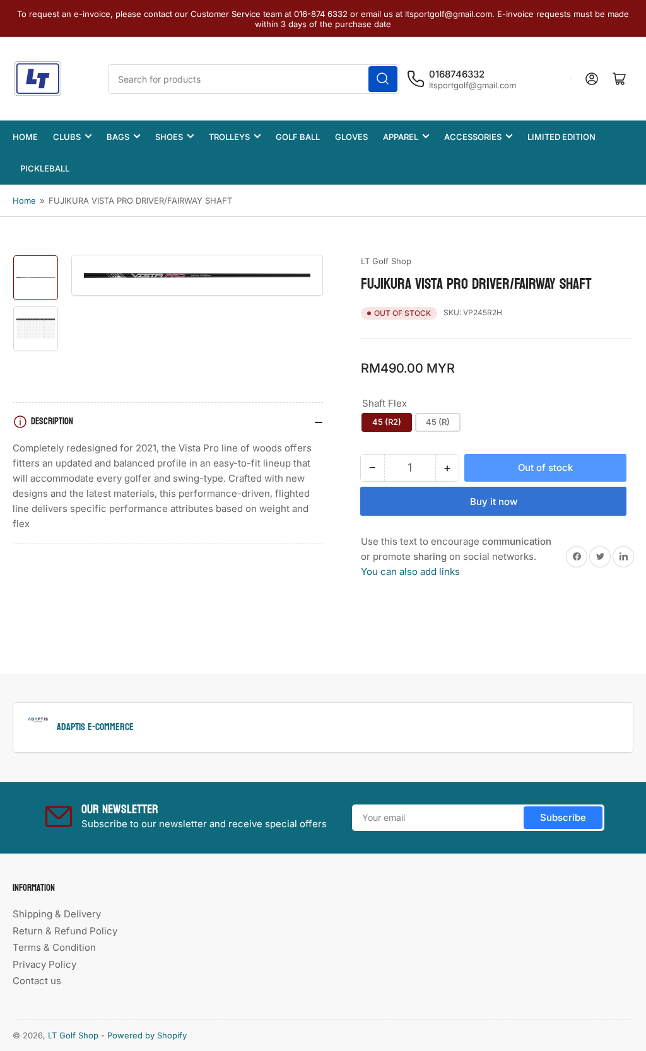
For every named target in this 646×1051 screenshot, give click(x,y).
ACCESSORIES (473, 137)
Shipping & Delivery (57, 914)
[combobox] (253, 79)
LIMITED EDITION (561, 137)
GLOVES (351, 137)
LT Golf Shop (386, 261)
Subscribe (563, 817)
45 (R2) (386, 422)
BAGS (118, 137)
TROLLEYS (229, 137)
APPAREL (400, 137)
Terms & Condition (54, 947)
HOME (25, 137)
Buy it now (493, 502)
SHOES (169, 137)
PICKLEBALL (44, 168)
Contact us (37, 981)
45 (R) (438, 422)
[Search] (383, 79)
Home (24, 200)
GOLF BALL (298, 137)
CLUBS (67, 137)
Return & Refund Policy (65, 931)
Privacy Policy (44, 964)
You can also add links (410, 572)
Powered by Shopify (147, 1035)
